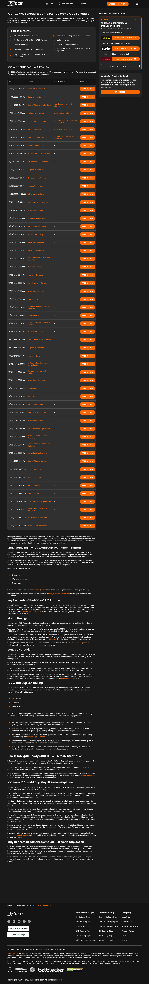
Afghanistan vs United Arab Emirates (39, 307)
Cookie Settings (18, 934)
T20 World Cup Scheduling (67, 44)
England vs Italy (34, 299)
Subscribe (120, 92)
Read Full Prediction (120, 66)
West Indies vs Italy (35, 234)
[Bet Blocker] (51, 970)
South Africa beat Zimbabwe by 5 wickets (65, 121)
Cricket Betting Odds (108, 926)
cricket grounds (67, 678)
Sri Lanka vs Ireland (35, 485)
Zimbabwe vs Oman (36, 469)
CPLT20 (137, 20)
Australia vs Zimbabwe (37, 380)
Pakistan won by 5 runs (63, 129)
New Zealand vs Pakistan (38, 202)
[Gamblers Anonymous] (32, 970)
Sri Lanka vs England (36, 194)
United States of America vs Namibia (39, 323)
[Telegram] (19, 921)
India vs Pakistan (34, 315)
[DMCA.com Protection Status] (75, 970)
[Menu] (137, 4)
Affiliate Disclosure (130, 926)
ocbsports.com (12, 954)
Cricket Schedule (22, 906)
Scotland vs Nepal (35, 267)
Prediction (87, 89)
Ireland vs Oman (34, 356)
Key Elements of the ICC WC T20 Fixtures (30, 40)
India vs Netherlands (36, 242)
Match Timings (63, 40)
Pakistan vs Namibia (36, 251)
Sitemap (125, 940)
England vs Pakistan (36, 170)
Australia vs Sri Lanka (36, 291)
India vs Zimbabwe (35, 145)
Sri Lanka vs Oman (35, 404)
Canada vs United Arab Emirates (37, 372)
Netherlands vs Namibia (37, 453)
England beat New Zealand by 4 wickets (66, 137)
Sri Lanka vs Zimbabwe (37, 226)
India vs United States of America (37, 509)
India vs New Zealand (36, 89)
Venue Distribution (21, 44)
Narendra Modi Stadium (31, 611)
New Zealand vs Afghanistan (39, 501)
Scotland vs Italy (34, 477)
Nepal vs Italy (33, 396)
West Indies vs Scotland (37, 518)
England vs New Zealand (37, 137)
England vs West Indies (37, 412)
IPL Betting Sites (106, 931)
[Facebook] (24, 921)
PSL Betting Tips (83, 926)
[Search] (132, 4)
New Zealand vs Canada (37, 283)
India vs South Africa (36, 186)
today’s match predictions (59, 594)
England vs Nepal (34, 493)
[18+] (10, 970)
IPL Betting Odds (106, 940)
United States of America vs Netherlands (39, 364)
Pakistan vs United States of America (39, 437)
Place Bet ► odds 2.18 (125, 38)
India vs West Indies (36, 113)
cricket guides (24, 835)
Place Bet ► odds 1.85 (125, 48)
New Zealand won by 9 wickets (63, 105)
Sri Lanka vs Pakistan (36, 129)
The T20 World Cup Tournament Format (73, 36)
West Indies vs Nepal (36, 331)
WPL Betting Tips (83, 921)
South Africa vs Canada (37, 461)
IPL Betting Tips (83, 917)
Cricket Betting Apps (108, 921)
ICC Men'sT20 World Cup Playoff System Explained (73, 49)
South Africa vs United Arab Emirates (39, 259)
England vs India (34, 97)
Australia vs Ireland (35, 421)
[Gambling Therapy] (21, 970)
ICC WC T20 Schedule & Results (26, 36)
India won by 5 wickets (63, 113)
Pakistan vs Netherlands (37, 526)
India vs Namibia (34, 388)
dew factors (51, 639)
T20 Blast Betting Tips (86, 940)
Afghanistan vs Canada (37, 218)
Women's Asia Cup (118, 4)
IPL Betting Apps (106, 935)
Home (9, 906)
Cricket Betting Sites (108, 917)
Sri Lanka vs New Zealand (38, 162)
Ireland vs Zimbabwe (36, 275)
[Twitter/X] (14, 921)
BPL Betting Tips (83, 931)
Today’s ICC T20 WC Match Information (30, 49)
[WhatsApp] (8, 921)
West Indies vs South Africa (39, 153)
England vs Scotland (36, 348)
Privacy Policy (128, 931)
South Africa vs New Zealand (39, 105)
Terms (124, 935)
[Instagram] (29, 921)
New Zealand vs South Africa (39, 340)
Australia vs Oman (35, 210)
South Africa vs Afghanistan (39, 429)
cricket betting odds (79, 643)
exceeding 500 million (36, 737)
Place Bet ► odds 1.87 (125, 59)
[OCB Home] (15, 4)
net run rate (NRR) (37, 590)
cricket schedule (87, 776)
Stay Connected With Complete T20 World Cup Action (31, 55)
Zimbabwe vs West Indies (38, 178)
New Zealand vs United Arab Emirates (39, 445)
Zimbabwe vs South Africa (38, 121)
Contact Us (127, 921)
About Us (126, 917)
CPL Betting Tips (83, 935)
